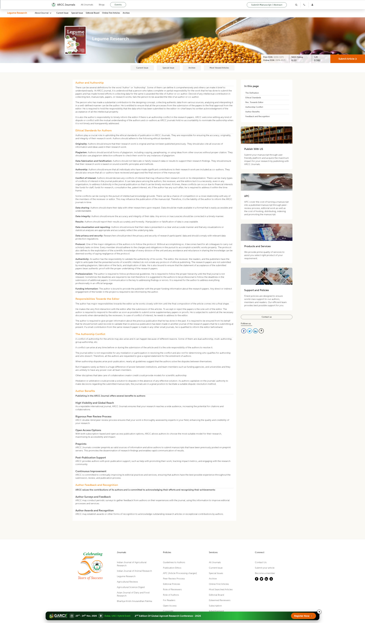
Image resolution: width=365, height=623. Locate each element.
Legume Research (17, 12)
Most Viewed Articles (219, 68)
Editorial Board (92, 13)
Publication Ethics (172, 567)
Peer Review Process (174, 578)
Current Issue (62, 13)
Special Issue (77, 13)
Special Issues (216, 573)
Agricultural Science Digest (131, 587)
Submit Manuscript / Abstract (266, 4)
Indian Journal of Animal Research (134, 571)
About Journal (41, 13)
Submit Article (346, 58)
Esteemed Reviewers (219, 600)
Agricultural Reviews (127, 581)
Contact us (267, 317)
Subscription (215, 605)
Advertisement (216, 611)
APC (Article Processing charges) (180, 573)
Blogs (102, 4)
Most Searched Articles (221, 589)
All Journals (87, 4)
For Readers (169, 600)
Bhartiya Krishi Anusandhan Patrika (134, 601)
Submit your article (264, 567)
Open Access (170, 605)
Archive (126, 13)
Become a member (265, 573)
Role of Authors (171, 594)
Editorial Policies (171, 584)
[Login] (313, 5)
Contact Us (260, 562)
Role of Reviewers (172, 589)
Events (118, 4)
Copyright (168, 611)
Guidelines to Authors (174, 562)
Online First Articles (111, 13)
